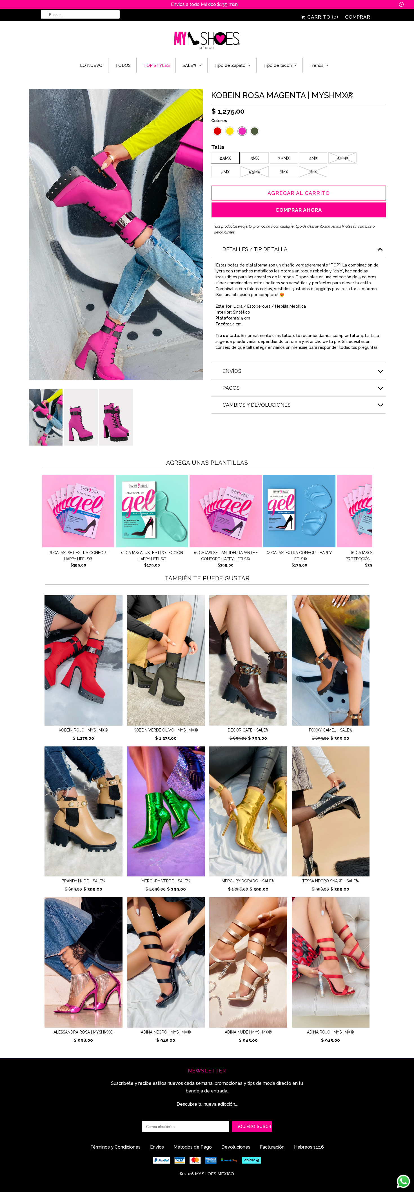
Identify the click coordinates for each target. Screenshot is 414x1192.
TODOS (123, 65)
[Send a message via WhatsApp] (403, 1181)
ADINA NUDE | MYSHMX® (248, 1032)
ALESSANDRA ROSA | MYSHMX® (83, 1032)
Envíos (157, 1147)
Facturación (272, 1147)
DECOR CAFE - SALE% (248, 730)
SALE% (189, 65)
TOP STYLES (156, 65)
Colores (219, 120)
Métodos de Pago (192, 1147)
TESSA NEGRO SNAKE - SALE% (330, 881)
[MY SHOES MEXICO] (207, 41)
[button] (217, 131)
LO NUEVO (91, 65)
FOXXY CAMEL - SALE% (330, 730)
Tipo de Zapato (230, 65)
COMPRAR (357, 17)
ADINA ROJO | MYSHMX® (330, 1032)
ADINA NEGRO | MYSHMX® (166, 1032)
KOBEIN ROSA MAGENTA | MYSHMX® (282, 95)
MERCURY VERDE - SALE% (165, 881)
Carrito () (322, 17)
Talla (217, 147)
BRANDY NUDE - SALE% (83, 881)
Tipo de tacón (277, 65)
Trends (317, 65)
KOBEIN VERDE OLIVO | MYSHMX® (165, 730)
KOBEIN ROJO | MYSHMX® (83, 730)
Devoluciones (235, 1147)
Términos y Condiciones (115, 1147)
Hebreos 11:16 (309, 1147)
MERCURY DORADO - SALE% (248, 881)
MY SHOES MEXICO (214, 1173)
